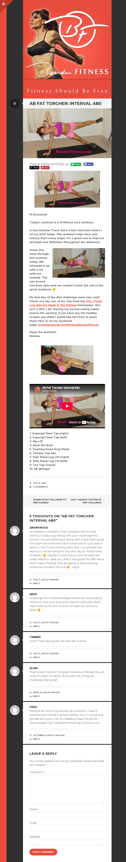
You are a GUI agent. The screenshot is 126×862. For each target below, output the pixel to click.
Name (33, 809)
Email (33, 823)
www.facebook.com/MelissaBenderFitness (68, 324)
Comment (37, 772)
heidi (33, 594)
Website (35, 836)
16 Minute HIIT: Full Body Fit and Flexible (50, 501)
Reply (36, 583)
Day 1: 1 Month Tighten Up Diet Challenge (86, 501)
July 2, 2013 (39, 483)
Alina (34, 668)
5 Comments (40, 487)
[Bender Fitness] (67, 51)
